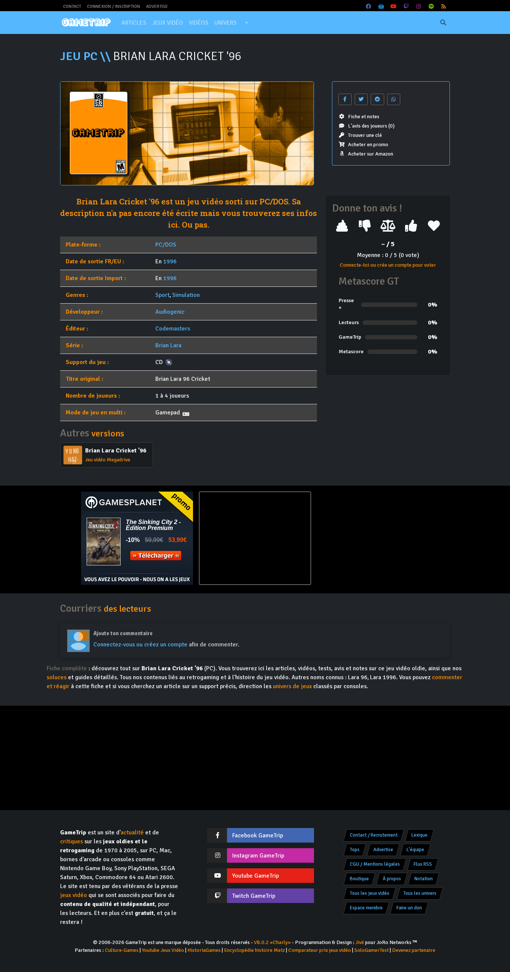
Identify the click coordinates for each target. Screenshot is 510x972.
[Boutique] (381, 6)
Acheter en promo (368, 144)
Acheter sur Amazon (370, 154)
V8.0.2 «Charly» (272, 942)
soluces (56, 677)
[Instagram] (419, 6)
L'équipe (415, 850)
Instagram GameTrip (258, 855)
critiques (71, 841)
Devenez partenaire (413, 950)
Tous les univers (419, 893)
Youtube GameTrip (255, 875)
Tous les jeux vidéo (369, 893)
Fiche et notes (363, 116)
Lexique (419, 835)
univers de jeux (292, 686)
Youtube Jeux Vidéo (163, 950)
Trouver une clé (365, 135)
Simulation (186, 295)
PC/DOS (165, 244)
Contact (72, 6)
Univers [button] (225, 22)
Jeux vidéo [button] (167, 22)
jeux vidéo (73, 895)
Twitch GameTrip (253, 896)
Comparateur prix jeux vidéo (319, 950)
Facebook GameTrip (257, 835)
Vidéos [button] (198, 22)
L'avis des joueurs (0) (371, 126)
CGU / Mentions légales (375, 864)
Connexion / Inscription (113, 6)
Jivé (359, 942)
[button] (246, 22)
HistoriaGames (204, 950)
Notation (423, 879)
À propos (392, 879)
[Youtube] (394, 6)
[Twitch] (406, 6)
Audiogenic (169, 312)
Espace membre (366, 908)
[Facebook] (369, 6)
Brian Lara (168, 345)
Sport (162, 295)
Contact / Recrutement (374, 835)
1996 (170, 261)
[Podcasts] (431, 6)
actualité (132, 832)
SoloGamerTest (371, 950)
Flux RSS (423, 864)
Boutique (359, 879)
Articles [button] (133, 22)
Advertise (157, 6)
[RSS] (444, 6)
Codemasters (172, 328)
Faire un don (409, 908)
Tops (355, 850)
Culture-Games (122, 950)
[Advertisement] (373, 538)
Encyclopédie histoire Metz (254, 950)
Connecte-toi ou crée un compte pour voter (388, 265)
